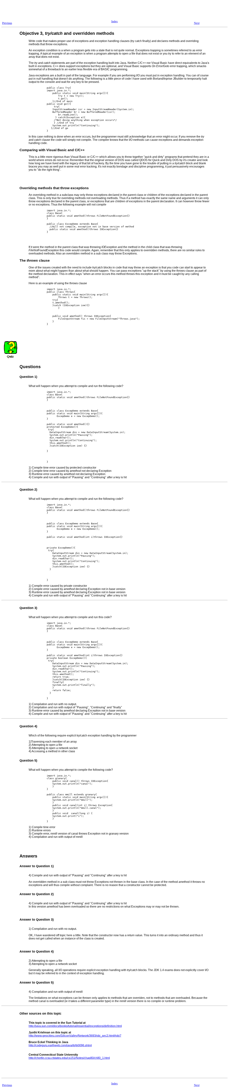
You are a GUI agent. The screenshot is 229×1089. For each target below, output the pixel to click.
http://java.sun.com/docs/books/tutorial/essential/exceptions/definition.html (75, 1025)
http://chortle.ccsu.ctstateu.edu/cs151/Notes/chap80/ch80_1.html (69, 1057)
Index (114, 21)
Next (196, 23)
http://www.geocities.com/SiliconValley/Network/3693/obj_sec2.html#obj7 (75, 1035)
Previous (7, 23)
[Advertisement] (66, 9)
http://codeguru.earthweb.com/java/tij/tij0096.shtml (60, 1045)
